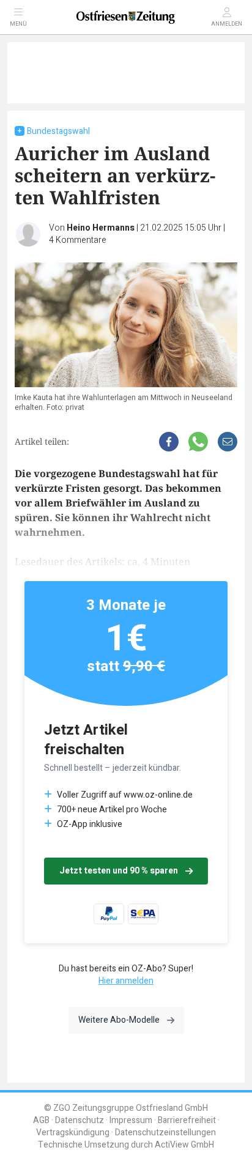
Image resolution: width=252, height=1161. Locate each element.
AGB (41, 1120)
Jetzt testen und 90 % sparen (118, 870)
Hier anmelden (126, 980)
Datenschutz (79, 1120)
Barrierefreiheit (187, 1120)
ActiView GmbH (184, 1144)
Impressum (130, 1120)
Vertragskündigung (72, 1132)
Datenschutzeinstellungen (165, 1132)
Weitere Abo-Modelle (119, 1020)
